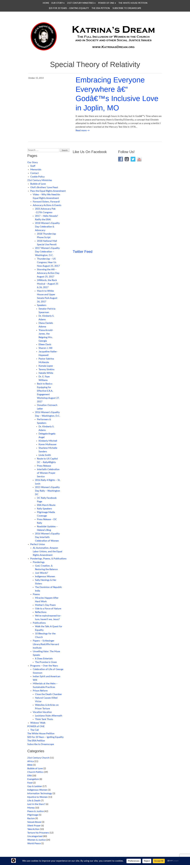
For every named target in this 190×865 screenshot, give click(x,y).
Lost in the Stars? (36, 804)
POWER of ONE (106, 3)
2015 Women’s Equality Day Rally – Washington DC (47, 491)
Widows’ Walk (37, 723)
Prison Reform (40, 691)
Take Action (33, 829)
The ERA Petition (101, 8)
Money (31, 808)
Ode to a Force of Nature (48, 608)
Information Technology (39, 793)
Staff (32, 166)
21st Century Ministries (80, 3)
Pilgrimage (32, 815)
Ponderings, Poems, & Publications (48, 558)
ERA (29, 775)
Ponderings (39, 562)
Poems (36, 594)
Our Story (57, 3)
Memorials (35, 169)
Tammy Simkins (46, 369)
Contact (34, 173)
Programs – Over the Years (44, 666)
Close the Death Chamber (48, 694)
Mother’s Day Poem (45, 605)
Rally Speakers (44, 508)
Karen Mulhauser (48, 444)
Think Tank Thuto (44, 719)
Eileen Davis (45, 344)
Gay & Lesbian (34, 786)
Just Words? (41, 573)
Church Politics (35, 772)
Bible (30, 765)
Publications (39, 623)
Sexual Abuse (34, 822)
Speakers (41, 305)
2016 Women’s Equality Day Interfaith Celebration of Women (47, 537)
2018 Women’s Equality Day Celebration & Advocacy (47, 226)
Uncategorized (34, 836)
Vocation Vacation (42, 712)
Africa (30, 761)
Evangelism (33, 779)
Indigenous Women (45, 576)
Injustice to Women (37, 797)
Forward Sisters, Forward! (46, 201)
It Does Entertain (44, 658)
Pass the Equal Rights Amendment (48, 191)
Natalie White (46, 373)
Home (46, 3)
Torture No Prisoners (38, 833)
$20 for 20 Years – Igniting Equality (69, 8)
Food (30, 783)
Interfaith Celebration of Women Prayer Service (48, 473)
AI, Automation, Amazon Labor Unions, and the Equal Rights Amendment (47, 551)
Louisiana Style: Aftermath (48, 715)
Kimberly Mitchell (48, 441)
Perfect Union (37, 544)
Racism (31, 818)
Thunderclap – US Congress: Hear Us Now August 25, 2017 (48, 262)
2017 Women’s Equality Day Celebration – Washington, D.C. (47, 251)
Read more (83, 130)
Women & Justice (36, 840)
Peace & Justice (35, 811)
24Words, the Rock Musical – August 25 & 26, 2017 (47, 284)
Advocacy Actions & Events (47, 205)
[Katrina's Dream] (95, 52)
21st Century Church (38, 758)
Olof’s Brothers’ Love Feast (44, 187)
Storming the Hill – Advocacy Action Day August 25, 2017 (48, 273)
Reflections (40, 612)
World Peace (34, 843)
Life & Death (33, 800)
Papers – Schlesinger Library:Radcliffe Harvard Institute (46, 644)
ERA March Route (46, 505)
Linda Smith (45, 455)
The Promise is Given (46, 662)
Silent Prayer (34, 825)
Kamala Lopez (46, 366)
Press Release (44, 466)
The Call (34, 730)
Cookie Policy (37, 176)
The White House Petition (132, 3)
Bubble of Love (38, 184)
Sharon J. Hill (45, 348)
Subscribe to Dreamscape (127, 8)
